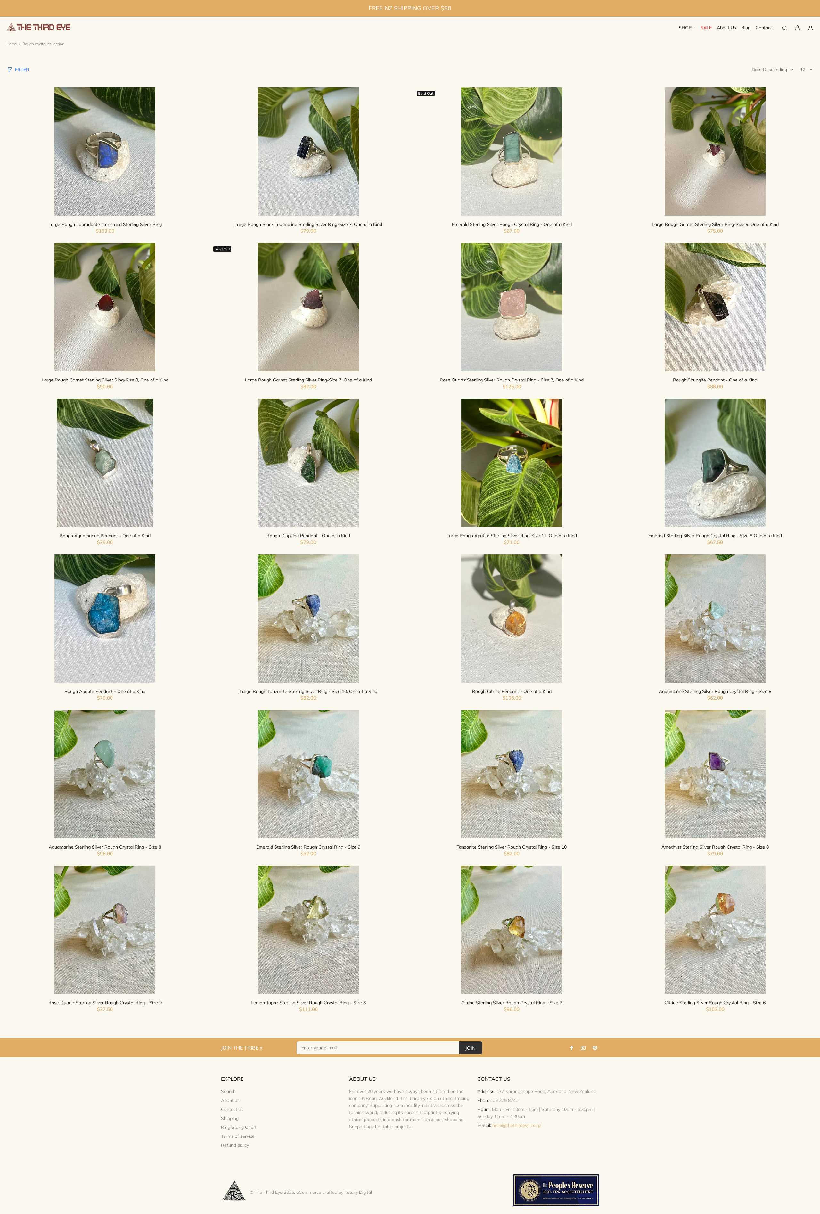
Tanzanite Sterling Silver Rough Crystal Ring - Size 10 (512, 847)
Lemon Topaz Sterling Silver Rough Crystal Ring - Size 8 (308, 1002)
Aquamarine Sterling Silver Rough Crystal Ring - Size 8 (715, 691)
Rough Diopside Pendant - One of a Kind (308, 535)
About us (230, 1100)
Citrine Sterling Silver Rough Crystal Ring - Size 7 (511, 1002)
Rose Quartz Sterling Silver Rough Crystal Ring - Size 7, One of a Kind (512, 380)
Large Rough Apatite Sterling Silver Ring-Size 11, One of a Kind (512, 535)
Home (11, 43)
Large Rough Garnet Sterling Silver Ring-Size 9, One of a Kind (715, 224)
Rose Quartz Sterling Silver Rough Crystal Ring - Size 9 (105, 1002)
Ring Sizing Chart (239, 1127)
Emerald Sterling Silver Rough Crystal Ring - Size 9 (308, 847)
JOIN (470, 1048)
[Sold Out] (511, 151)
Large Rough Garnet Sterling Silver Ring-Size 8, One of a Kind (105, 380)
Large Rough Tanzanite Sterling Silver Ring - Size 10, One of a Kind (308, 691)
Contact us (232, 1109)
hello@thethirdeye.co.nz (516, 1125)
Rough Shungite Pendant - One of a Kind (715, 380)
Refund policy (235, 1145)
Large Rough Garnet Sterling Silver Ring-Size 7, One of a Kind (308, 380)
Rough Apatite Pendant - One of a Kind (104, 691)
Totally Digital (358, 1192)
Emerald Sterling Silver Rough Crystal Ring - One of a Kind (512, 224)
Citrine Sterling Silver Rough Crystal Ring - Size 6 (715, 1002)
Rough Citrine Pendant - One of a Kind (512, 691)
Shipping (230, 1118)
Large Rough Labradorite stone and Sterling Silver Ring (105, 224)
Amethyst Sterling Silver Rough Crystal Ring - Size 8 (715, 847)
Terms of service (238, 1136)
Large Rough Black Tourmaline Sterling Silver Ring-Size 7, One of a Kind (308, 224)
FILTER (22, 69)
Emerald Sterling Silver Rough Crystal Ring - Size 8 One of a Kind (715, 535)
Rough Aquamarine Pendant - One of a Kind (105, 535)
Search (228, 1091)
